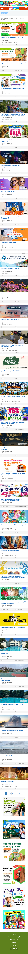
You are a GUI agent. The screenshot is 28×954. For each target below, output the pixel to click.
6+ (2, 250)
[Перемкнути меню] (2, 8)
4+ (2, 173)
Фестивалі (18, 404)
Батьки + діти (5, 121)
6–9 (3, 44)
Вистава (18, 532)
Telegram (17, 948)
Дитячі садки (19, 70)
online (17, 455)
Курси (17, 352)
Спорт (17, 327)
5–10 (3, 455)
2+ (2, 583)
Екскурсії (18, 121)
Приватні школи (19, 44)
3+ (2, 404)
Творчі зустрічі (19, 481)
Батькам (2, 378)
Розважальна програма (21, 198)
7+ (2, 327)
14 (19, 793)
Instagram (14, 948)
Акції (17, 147)
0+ (2, 147)
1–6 (3, 70)
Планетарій (18, 173)
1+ (2, 301)
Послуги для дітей (20, 429)
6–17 (3, 96)
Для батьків (18, 378)
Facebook (11, 948)
